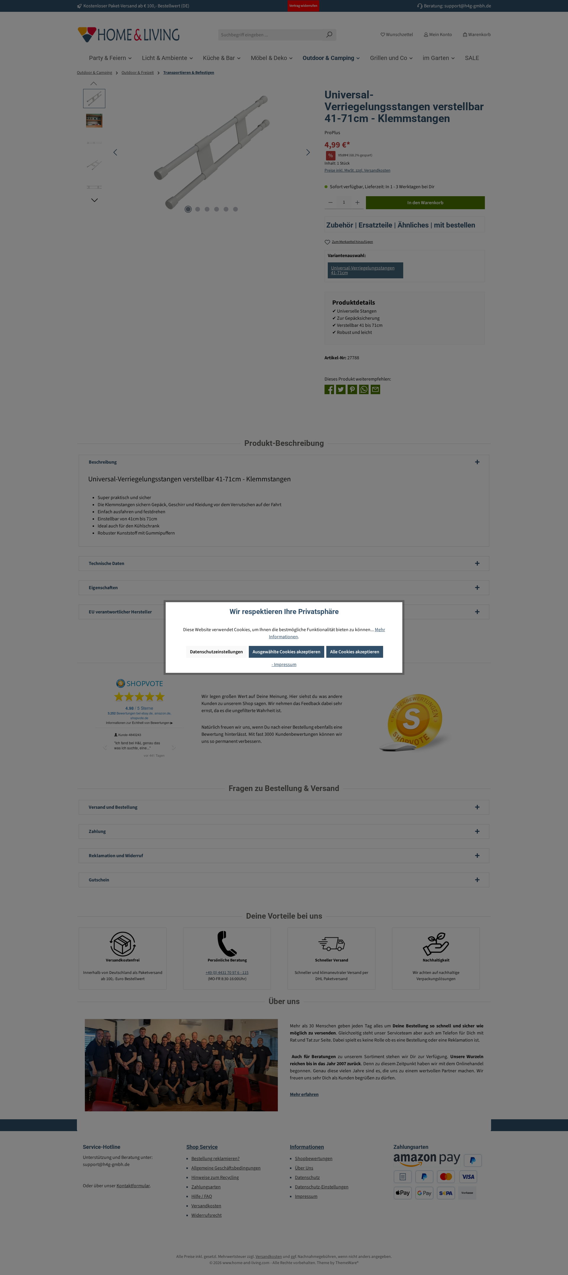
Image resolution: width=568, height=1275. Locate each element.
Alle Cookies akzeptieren (354, 652)
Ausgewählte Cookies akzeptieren (286, 652)
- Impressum (284, 664)
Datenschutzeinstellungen (216, 652)
